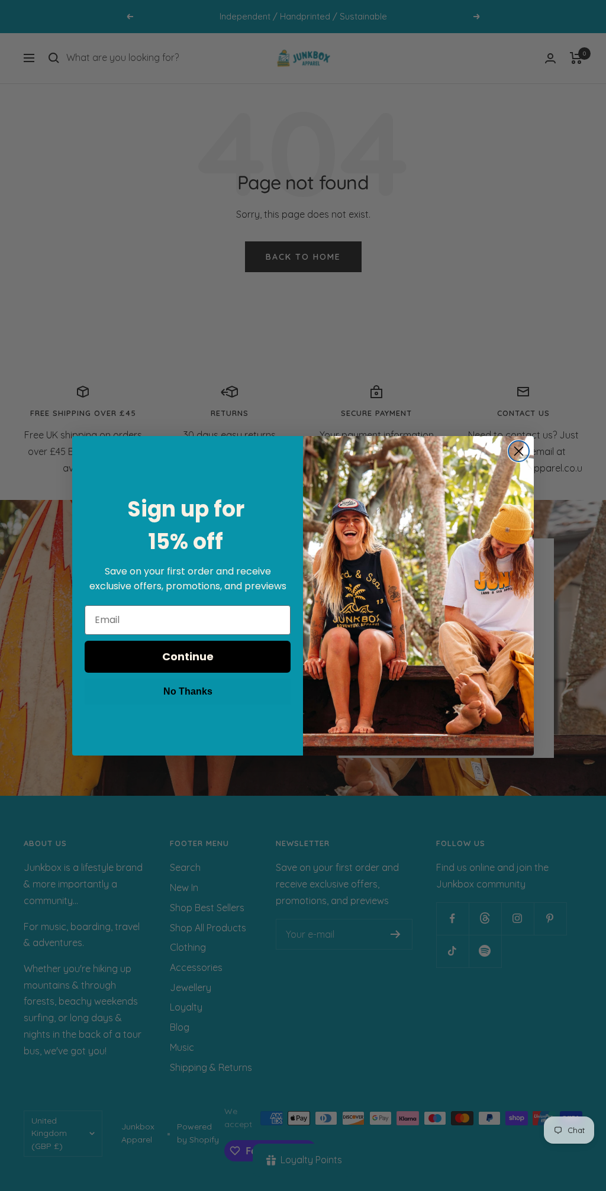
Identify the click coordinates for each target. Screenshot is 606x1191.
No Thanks (187, 691)
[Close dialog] (518, 451)
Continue (188, 656)
